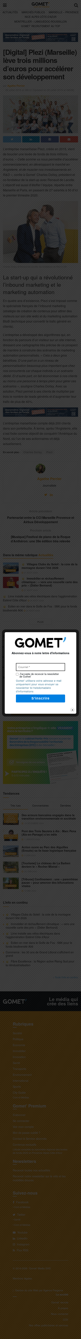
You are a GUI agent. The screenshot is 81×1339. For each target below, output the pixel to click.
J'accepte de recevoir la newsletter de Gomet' (39, 675)
